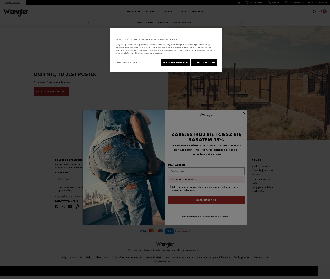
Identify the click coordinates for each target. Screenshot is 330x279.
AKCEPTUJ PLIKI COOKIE (204, 62)
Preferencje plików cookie (126, 62)
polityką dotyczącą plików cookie (183, 50)
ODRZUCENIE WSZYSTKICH (175, 62)
